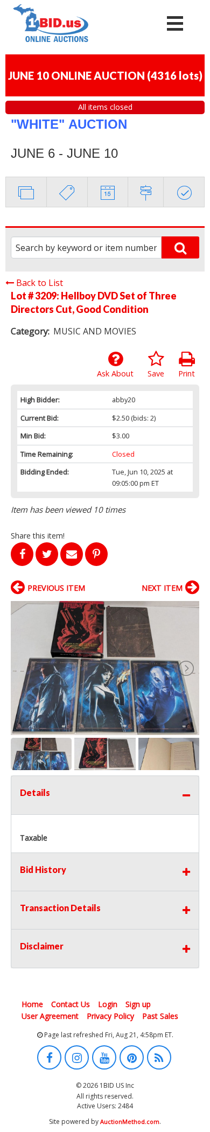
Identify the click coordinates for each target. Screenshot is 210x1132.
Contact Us (70, 1004)
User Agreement (50, 1016)
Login (107, 1004)
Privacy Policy (110, 1016)
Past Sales (160, 1016)
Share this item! (38, 535)
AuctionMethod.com (129, 1121)
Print (186, 373)
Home (32, 1004)
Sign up (138, 1004)
